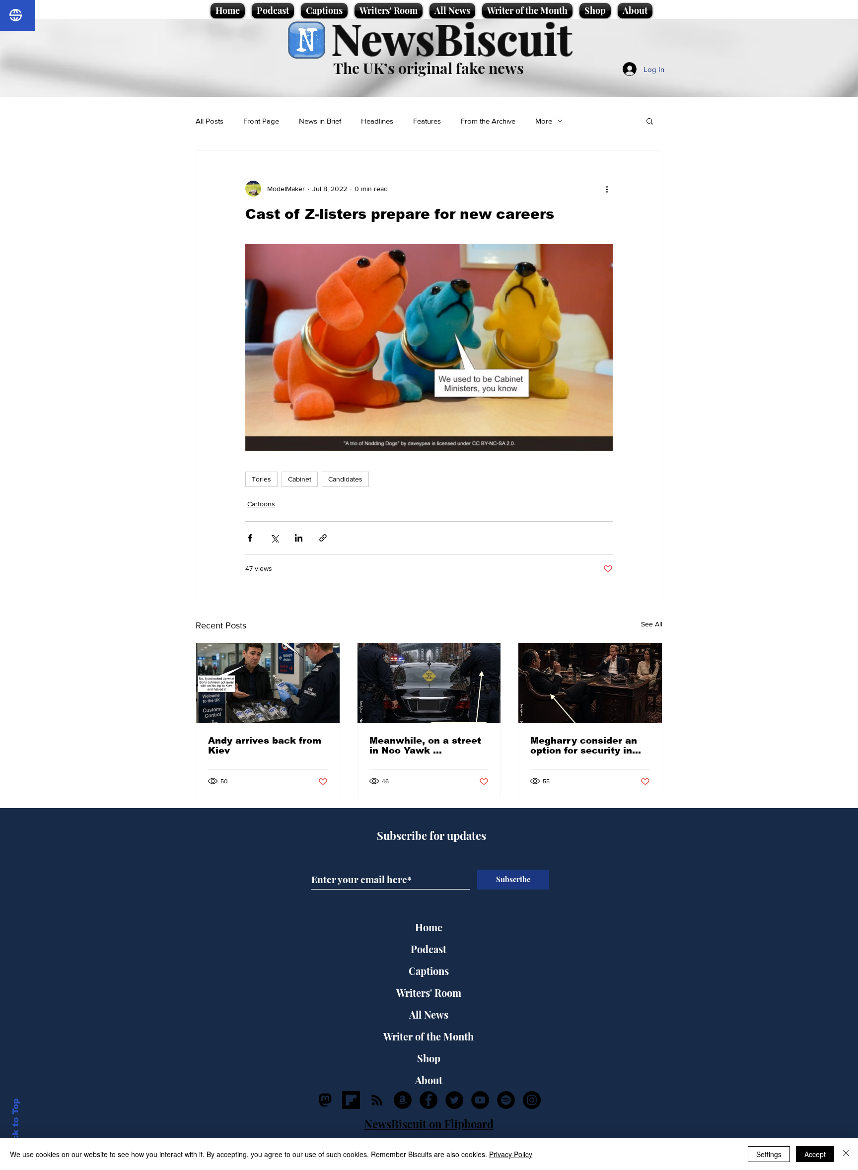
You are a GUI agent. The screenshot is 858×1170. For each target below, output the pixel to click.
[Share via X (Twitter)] (274, 538)
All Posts (209, 121)
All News (428, 1014)
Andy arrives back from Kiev (264, 746)
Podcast (428, 949)
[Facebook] (428, 1100)
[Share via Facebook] (250, 538)
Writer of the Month (428, 1036)
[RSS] (377, 1100)
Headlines (377, 121)
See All (651, 624)
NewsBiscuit (451, 38)
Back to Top (15, 1126)
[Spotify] (506, 1100)
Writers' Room (428, 992)
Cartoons (261, 504)
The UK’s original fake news (428, 68)
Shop (428, 1058)
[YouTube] (480, 1100)
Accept (815, 1154)
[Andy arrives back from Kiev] (268, 683)
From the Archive (488, 121)
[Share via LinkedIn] (298, 538)
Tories (261, 479)
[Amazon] (403, 1100)
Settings (769, 1154)
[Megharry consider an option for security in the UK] (590, 683)
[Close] (846, 1154)
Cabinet (299, 479)
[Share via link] (323, 538)
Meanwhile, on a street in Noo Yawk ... (425, 746)
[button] (649, 121)
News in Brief (320, 121)
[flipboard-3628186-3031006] (351, 1100)
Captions (429, 970)
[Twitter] (454, 1100)
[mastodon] (325, 1100)
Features (427, 121)
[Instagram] (532, 1100)
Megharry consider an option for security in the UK (583, 746)
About (428, 1080)
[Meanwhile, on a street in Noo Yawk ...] (429, 683)
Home (428, 927)
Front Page (261, 121)
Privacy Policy (510, 1154)
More (543, 121)
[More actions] (607, 189)
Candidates (345, 479)
